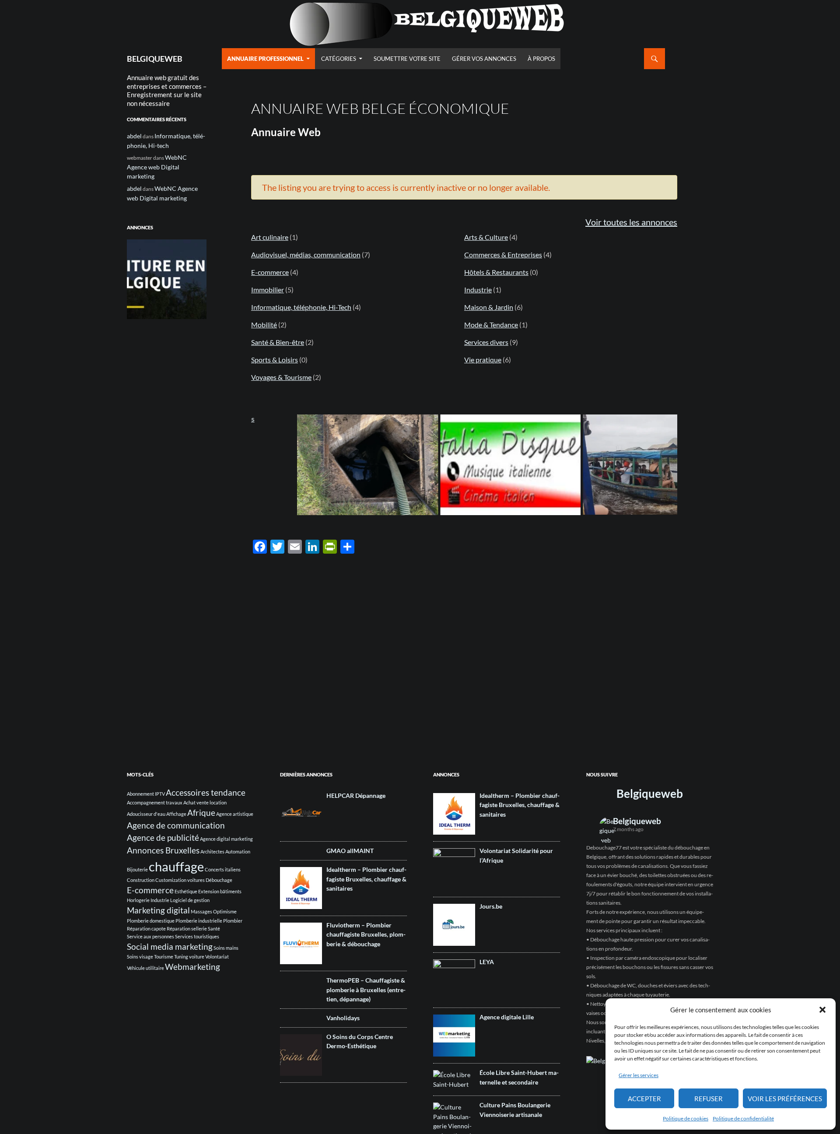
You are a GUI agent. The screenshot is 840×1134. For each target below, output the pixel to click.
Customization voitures (180, 880)
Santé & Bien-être (277, 342)
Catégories (338, 58)
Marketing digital (158, 910)
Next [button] (195, 277)
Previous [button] (137, 277)
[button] (822, 1009)
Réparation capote (146, 928)
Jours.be (491, 906)
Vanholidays (343, 1018)
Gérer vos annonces (484, 58)
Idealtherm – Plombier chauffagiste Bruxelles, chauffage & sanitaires (366, 879)
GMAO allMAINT (350, 850)
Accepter (644, 1098)
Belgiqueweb (649, 793)
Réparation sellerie (187, 928)
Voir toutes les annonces (631, 222)
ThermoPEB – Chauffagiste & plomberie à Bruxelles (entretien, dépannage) (366, 989)
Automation (237, 851)
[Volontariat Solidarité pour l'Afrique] (613, 464)
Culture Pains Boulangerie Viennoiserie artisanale (515, 1109)
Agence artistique (234, 814)
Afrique (201, 812)
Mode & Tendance (491, 324)
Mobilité (264, 324)
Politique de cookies (685, 1118)
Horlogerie (138, 900)
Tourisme (163, 956)
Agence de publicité (163, 837)
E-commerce (270, 272)
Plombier (232, 920)
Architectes (212, 851)
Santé (214, 928)
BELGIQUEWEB (154, 58)
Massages (201, 911)
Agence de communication (176, 825)
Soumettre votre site (407, 58)
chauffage (176, 866)
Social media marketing (170, 946)
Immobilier (267, 289)
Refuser (708, 1098)
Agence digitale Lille (507, 1017)
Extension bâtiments (220, 891)
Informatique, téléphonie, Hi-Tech (301, 307)
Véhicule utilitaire (145, 968)
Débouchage (219, 880)
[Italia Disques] (470, 464)
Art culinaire (269, 237)
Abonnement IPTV (146, 794)
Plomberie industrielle (198, 920)
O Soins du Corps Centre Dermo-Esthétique (359, 1041)
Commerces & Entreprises (503, 254)
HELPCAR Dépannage (355, 795)
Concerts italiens (223, 869)
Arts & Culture (486, 237)
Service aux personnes (150, 936)
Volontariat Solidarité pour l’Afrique (516, 855)
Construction (140, 880)
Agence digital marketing (226, 839)
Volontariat (217, 956)
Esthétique (186, 891)
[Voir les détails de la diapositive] (166, 279)
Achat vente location (205, 802)
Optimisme (225, 911)
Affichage (176, 814)
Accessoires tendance (205, 792)
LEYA (487, 961)
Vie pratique (482, 359)
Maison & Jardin (488, 307)
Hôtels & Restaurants (496, 272)
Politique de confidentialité (743, 1118)
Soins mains (226, 948)
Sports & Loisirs (274, 359)
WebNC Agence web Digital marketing (157, 167)
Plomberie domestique (151, 920)
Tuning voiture (189, 956)
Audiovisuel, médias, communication (305, 254)
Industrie (478, 289)
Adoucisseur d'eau (146, 814)
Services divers (486, 342)
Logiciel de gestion (190, 900)
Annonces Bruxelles (163, 850)
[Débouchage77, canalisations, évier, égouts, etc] (328, 464)
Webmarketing (192, 967)
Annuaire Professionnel (265, 58)
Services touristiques (197, 936)
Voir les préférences (785, 1098)
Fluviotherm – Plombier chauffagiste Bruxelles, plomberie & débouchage (366, 934)
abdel (134, 136)
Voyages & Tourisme (281, 377)
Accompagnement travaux (154, 802)
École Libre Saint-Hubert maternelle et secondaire (519, 1077)
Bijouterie (137, 869)
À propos (541, 58)
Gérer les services (638, 1075)
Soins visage (140, 956)
